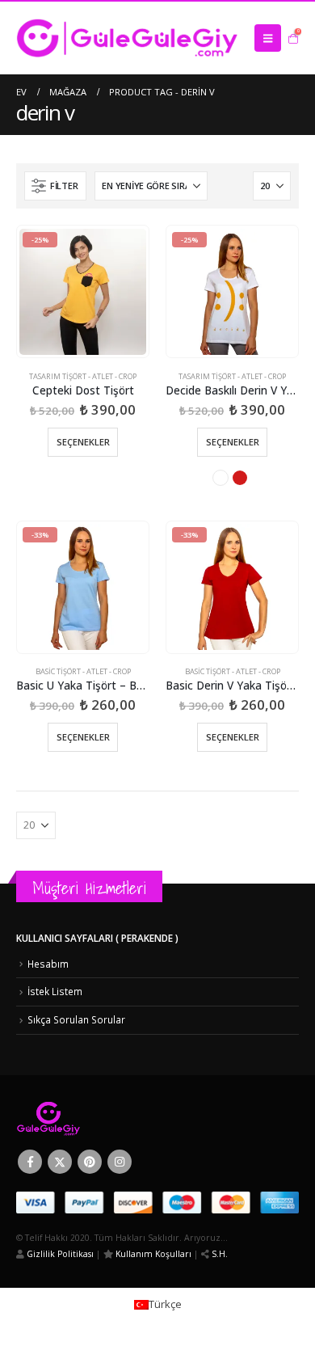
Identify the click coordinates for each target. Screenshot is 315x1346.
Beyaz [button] (220, 477)
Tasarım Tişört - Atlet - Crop (82, 376)
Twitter (60, 1162)
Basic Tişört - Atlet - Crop (83, 671)
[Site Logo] (127, 38)
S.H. (218, 1254)
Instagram (119, 1162)
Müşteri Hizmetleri (89, 888)
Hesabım (48, 963)
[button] (267, 38)
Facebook (30, 1162)
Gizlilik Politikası (59, 1254)
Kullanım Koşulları (152, 1254)
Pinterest (90, 1162)
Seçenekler (83, 442)
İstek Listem (54, 991)
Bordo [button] (240, 477)
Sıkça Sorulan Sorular (76, 1019)
